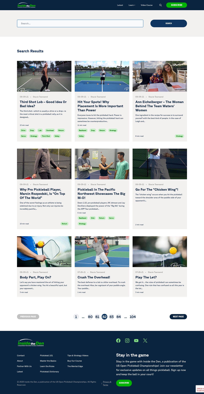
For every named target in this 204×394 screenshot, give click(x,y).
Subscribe (176, 5)
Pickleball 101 (46, 355)
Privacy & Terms (107, 383)
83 (112, 317)
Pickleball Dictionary (49, 371)
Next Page (178, 316)
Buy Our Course (74, 361)
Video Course (147, 5)
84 (119, 317)
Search (169, 23)
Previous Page (28, 316)
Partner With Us (24, 366)
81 (97, 317)
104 (133, 317)
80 (90, 317)
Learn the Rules (47, 366)
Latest (120, 5)
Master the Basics (48, 361)
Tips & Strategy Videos (77, 355)
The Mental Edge (75, 366)
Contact (21, 355)
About (20, 361)
